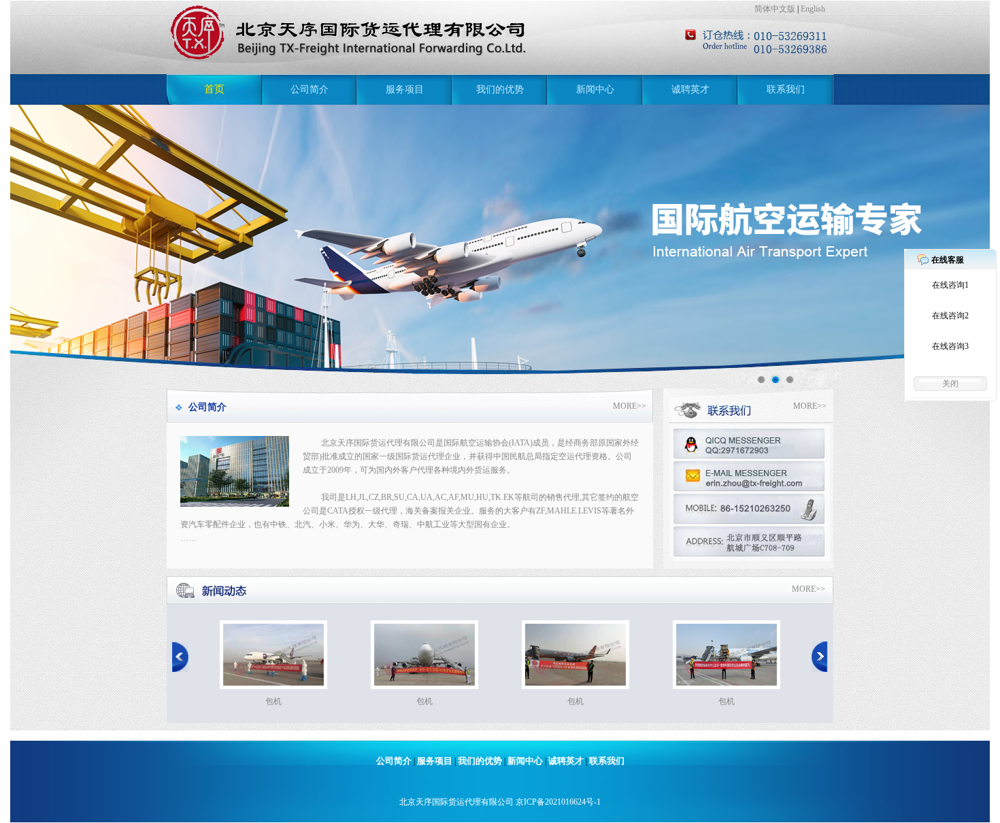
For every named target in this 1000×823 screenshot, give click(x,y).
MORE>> (629, 406)
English (813, 9)
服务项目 (405, 89)
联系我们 (786, 89)
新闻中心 (595, 89)
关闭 (950, 383)
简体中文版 (774, 9)
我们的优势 (500, 89)
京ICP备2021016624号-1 (558, 802)
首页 (214, 89)
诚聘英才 (690, 89)
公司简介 (309, 89)
